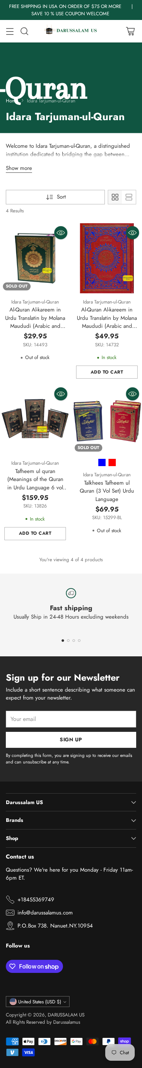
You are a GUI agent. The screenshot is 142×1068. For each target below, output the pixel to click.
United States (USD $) (39, 1001)
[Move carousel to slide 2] (68, 640)
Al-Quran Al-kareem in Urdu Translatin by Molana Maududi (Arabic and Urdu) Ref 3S (35, 322)
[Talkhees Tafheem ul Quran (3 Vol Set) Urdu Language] (107, 419)
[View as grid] (115, 197)
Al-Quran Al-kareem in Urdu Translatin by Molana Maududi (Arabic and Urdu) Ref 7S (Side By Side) (107, 326)
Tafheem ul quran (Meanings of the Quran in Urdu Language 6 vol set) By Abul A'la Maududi (35, 483)
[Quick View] (60, 232)
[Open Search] (24, 31)
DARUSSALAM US (66, 1014)
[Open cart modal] (130, 31)
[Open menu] (9, 31)
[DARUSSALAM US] (71, 31)
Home (12, 100)
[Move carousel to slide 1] (63, 640)
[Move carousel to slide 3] (73, 640)
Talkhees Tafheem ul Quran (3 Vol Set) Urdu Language (107, 491)
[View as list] (129, 197)
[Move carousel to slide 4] (79, 640)
